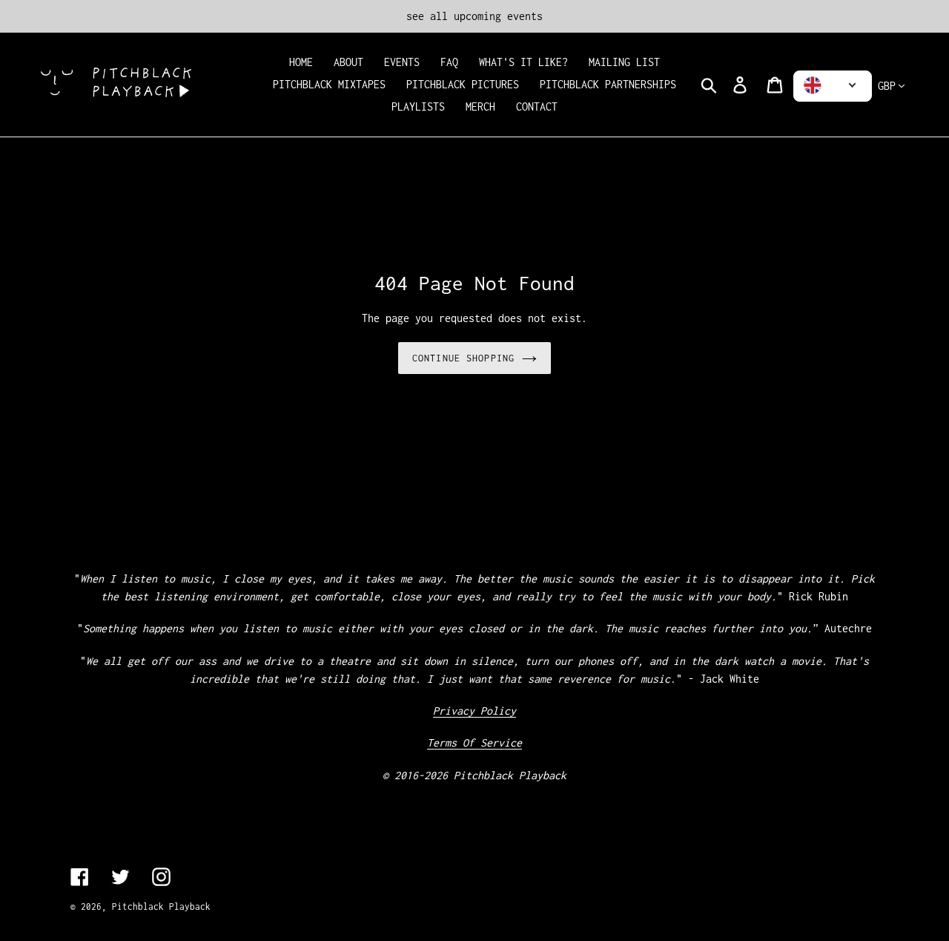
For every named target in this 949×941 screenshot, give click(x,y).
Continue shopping (463, 358)
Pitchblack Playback (161, 906)
